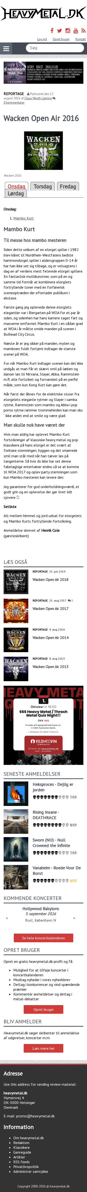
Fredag (68, 186)
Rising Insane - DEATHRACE (46, 814)
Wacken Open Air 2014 (51, 637)
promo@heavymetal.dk (35, 1116)
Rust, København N (40, 920)
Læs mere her (43, 1048)
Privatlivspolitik (26, 1166)
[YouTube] (75, 30)
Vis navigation (6, 48)
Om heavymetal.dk (28, 1137)
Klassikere (21, 1147)
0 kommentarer (14, 103)
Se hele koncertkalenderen (43, 938)
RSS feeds (21, 1161)
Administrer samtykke (30, 1171)
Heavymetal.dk (43, 14)
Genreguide (22, 1152)
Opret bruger (61, 39)
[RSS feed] (83, 30)
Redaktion (21, 1142)
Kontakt (80, 39)
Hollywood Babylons (40, 908)
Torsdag (43, 186)
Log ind (42, 39)
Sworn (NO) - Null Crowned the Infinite (51, 842)
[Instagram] (67, 30)
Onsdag (16, 186)
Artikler (19, 1157)
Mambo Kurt (23, 218)
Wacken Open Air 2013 (51, 666)
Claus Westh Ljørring (38, 98)
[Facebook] (52, 30)
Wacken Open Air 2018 (51, 579)
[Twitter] (59, 30)
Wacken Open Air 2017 (51, 608)
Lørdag (16, 193)
